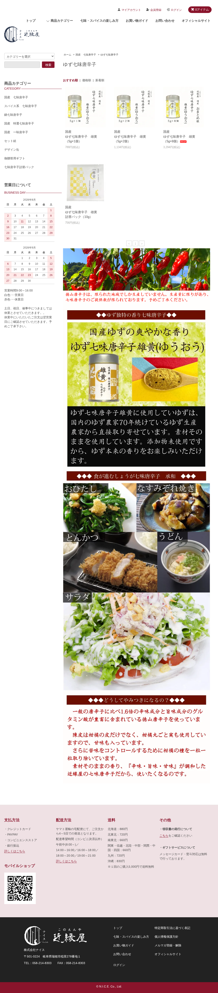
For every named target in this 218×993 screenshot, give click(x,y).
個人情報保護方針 (166, 936)
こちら (163, 835)
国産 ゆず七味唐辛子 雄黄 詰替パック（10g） (82, 212)
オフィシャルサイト (196, 20)
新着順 (99, 80)
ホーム (67, 54)
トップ (31, 20)
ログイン (176, 9)
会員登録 (155, 9)
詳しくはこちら (14, 851)
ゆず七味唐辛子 (109, 54)
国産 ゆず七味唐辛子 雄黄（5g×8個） (179, 136)
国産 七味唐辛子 (86, 54)
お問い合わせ (165, 20)
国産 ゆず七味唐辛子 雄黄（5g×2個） (130, 136)
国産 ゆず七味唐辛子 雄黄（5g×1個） (81, 136)
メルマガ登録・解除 (168, 945)
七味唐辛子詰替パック (19, 167)
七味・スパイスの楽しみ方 (99, 20)
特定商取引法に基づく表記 (172, 928)
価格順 (86, 80)
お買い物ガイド (137, 20)
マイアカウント (131, 9)
